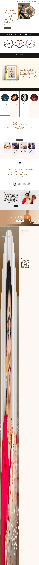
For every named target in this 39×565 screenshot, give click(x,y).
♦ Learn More (14, 113)
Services (22, 1)
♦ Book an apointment (20, 220)
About (19, 1)
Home (17, 1)
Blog (27, 1)
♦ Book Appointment (19, 139)
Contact (29, 1)
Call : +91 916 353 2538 (34, 1)
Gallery (25, 1)
